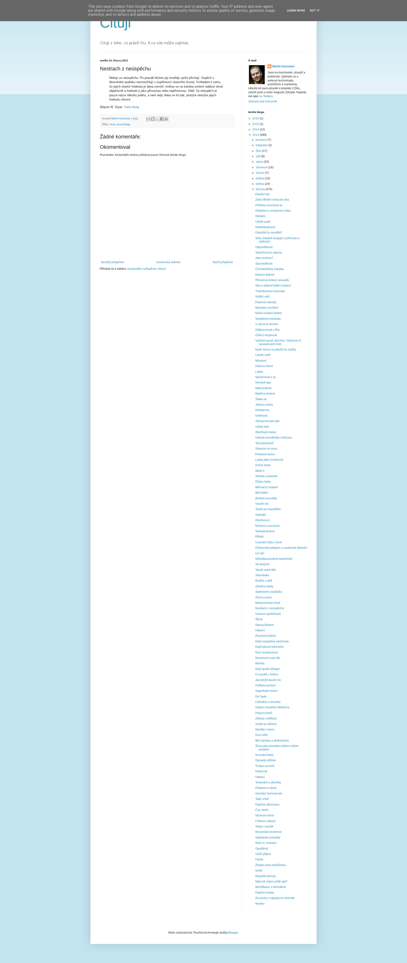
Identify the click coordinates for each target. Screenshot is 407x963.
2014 (256, 129)
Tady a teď (262, 799)
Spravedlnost (263, 263)
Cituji (115, 23)
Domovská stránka (168, 262)
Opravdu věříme (265, 760)
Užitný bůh (262, 426)
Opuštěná (261, 848)
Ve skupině (262, 564)
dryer (113, 124)
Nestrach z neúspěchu (269, 608)
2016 (256, 118)
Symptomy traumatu (268, 318)
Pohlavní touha (265, 454)
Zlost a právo (263, 597)
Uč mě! (259, 553)
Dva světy (261, 735)
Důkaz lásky (263, 481)
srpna (260, 161)
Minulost (260, 360)
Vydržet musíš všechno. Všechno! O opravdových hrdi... (278, 342)
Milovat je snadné (266, 487)
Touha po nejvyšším (268, 509)
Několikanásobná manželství (273, 558)
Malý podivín (263, 388)
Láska (259, 371)
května (260, 178)
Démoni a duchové (267, 526)
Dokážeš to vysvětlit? (268, 232)
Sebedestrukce (265, 531)
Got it (315, 10)
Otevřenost (262, 520)
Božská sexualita (266, 498)
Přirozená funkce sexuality (272, 280)
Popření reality (264, 892)
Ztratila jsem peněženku (270, 865)
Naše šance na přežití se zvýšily (275, 349)
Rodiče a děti (263, 580)
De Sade (261, 696)
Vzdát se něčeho (266, 724)
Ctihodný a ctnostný (268, 702)
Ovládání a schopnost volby (273, 210)
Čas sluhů (261, 810)
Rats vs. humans (266, 843)
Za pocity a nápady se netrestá (274, 898)
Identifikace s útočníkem (270, 887)
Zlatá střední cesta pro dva (272, 199)
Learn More (296, 10)
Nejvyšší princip (265, 876)
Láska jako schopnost (269, 459)
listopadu (262, 145)
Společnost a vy (265, 377)
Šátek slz (261, 399)
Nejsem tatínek (264, 274)
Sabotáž (260, 514)
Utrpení (260, 630)
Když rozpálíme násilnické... (273, 641)
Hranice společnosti (268, 614)
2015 (256, 124)
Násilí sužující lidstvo (268, 313)
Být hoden (261, 492)
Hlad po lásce (264, 366)
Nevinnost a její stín (267, 658)
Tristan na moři (264, 766)
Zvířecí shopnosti (266, 335)
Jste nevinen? (264, 258)
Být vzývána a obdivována (272, 740)
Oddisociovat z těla (267, 329)
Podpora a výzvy (266, 788)
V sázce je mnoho (266, 324)
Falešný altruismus (267, 804)
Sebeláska (262, 575)
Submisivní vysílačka (268, 591)
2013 (256, 135)
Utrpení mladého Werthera (272, 707)
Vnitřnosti (261, 415)
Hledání (260, 216)
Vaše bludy (131, 107)
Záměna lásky (264, 586)
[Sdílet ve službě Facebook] (161, 119)
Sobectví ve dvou (266, 448)
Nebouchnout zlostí (267, 602)
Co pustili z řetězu (266, 674)
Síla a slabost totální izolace (273, 285)
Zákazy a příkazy (266, 718)
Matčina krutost (265, 393)
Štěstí (258, 619)
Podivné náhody (265, 302)
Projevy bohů (263, 713)
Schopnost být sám (267, 421)
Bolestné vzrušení (266, 307)
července (262, 167)
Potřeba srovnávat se (268, 205)
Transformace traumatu (270, 291)
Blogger (233, 932)
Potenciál (261, 771)
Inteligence (262, 410)
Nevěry (260, 903)
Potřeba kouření (265, 685)
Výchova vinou (264, 815)
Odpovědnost (264, 247)
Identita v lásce (264, 729)
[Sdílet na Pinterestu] (166, 119)
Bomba (260, 663)
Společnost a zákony (268, 252)
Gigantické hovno (266, 691)
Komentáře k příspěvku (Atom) (146, 268)
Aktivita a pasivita (266, 476)
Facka (259, 859)
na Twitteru (266, 96)
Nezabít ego (263, 382)
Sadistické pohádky (267, 837)
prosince (262, 139)
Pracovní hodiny (265, 635)
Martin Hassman (283, 66)
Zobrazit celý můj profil (262, 101)
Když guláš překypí (267, 669)
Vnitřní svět (262, 296)
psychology (123, 124)
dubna (260, 183)
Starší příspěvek (222, 262)
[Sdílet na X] (157, 119)
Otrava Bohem (264, 625)
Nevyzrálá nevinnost (268, 832)
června (260, 172)
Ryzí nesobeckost (266, 652)
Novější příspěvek (112, 262)
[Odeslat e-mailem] (148, 119)
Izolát (258, 870)
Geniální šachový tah (268, 793)
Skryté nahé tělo (265, 570)
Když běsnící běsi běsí (269, 647)
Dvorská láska (264, 755)
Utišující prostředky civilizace (273, 437)
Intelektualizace (265, 227)
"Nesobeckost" (264, 443)
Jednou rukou (264, 404)
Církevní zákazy (265, 821)
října (259, 151)
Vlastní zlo (262, 503)
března (260, 189)
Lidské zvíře (263, 355)
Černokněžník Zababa (269, 269)
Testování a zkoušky (268, 782)
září (258, 156)
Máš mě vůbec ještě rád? (271, 881)
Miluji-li (260, 470)
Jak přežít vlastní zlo (268, 680)
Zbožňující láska (265, 432)
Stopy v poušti (264, 826)
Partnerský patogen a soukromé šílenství (281, 547)
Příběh (259, 536)
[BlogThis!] (153, 119)
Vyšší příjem (263, 854)
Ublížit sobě (262, 221)
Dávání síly (262, 194)
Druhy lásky (262, 465)
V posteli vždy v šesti (268, 542)
